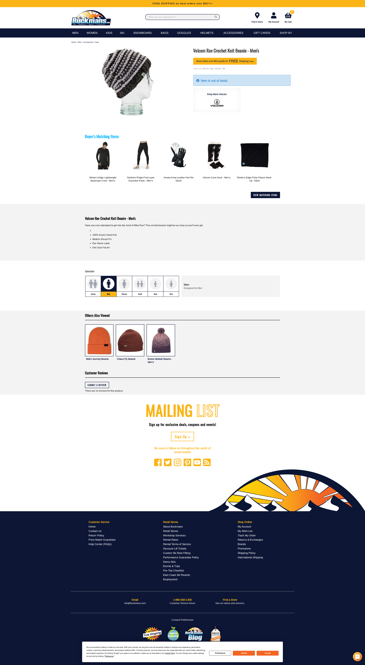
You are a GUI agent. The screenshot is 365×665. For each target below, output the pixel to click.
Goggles (184, 32)
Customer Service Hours (182, 603)
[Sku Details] (224, 69)
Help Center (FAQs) (100, 544)
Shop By (286, 32)
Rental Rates (170, 539)
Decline (244, 653)
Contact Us (95, 530)
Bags (165, 32)
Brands (242, 544)
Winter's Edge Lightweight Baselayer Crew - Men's (102, 179)
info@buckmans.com (135, 603)
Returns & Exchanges (250, 539)
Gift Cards (262, 32)
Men (75, 32)
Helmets (206, 32)
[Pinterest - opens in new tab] (187, 462)
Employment (170, 579)
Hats (97, 42)
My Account (273, 22)
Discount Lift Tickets (174, 548)
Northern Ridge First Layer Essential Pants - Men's (140, 179)
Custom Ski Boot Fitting (176, 552)
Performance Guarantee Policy (181, 557)
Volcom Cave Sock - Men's (216, 177)
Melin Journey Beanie (97, 359)
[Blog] (207, 462)
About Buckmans (173, 526)
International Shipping (250, 557)
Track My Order (247, 535)
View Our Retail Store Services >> (182, 3)
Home (73, 42)
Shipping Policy (247, 552)
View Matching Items (265, 195)
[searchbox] (216, 17)
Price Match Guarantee (102, 539)
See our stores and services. (230, 603)
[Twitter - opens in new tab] (168, 462)
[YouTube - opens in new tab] (197, 462)
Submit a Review (97, 385)
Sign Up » (182, 436)
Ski (122, 32)
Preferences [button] (109, 656)
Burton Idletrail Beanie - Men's (160, 360)
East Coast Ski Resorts (176, 574)
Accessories (233, 32)
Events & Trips (171, 566)
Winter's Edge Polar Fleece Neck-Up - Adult (254, 179)
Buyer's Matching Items (102, 136)
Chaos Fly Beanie (126, 359)
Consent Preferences (182, 620)
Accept (268, 653)
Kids (109, 32)
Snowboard (142, 32)
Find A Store (257, 22)
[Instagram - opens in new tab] (177, 462)
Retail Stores (170, 530)
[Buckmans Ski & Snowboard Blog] (194, 633)
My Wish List (245, 530)
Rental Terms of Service (177, 544)
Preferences (220, 653)
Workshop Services (174, 535)
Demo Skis (169, 561)
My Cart (289, 17)
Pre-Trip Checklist (173, 570)
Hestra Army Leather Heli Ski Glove (178, 179)
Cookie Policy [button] (170, 653)
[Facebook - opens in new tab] (158, 462)
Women (92, 32)
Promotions (244, 548)
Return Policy (96, 535)
